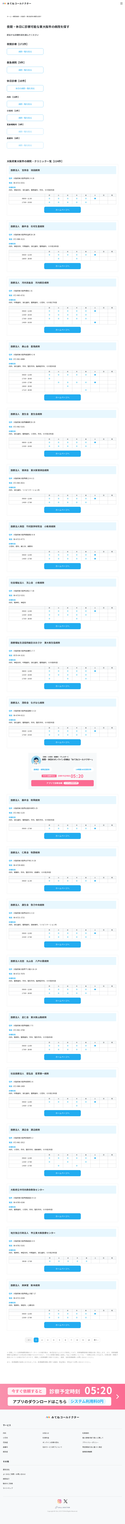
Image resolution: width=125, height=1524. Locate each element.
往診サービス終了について (52, 1447)
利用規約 (85, 1433)
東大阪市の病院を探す (34, 16)
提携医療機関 (87, 1452)
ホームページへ (63, 209)
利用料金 (46, 1438)
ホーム (9, 16)
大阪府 (23, 16)
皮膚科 (5, 1447)
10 (89, 1340)
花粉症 (5, 1442)
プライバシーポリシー (90, 1442)
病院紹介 (6, 1479)
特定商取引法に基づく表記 (92, 1447)
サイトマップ (8, 1488)
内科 (4, 1433)
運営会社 (6, 1469)
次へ (95, 1340)
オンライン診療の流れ (51, 1442)
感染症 (5, 1452)
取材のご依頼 (8, 1483)
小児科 (5, 1438)
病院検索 (16, 16)
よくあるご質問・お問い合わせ (14, 1474)
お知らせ (46, 1433)
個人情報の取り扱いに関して (93, 1438)
